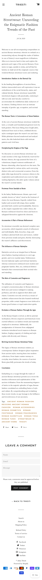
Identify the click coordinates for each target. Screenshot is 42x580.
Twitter (22, 545)
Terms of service (21, 533)
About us (21, 521)
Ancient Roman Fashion (20, 401)
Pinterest (22, 549)
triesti (23, 422)
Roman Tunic (9, 419)
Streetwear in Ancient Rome (18, 420)
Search (21, 518)
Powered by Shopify (21, 564)
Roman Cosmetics (11, 410)
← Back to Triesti (21, 501)
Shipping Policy (21, 525)
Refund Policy (21, 530)
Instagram (22, 552)
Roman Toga (31, 416)
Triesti (21, 4)
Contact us (21, 537)
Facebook (22, 542)
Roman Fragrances (26, 413)
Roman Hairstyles (12, 416)
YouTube (22, 555)
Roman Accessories (24, 407)
